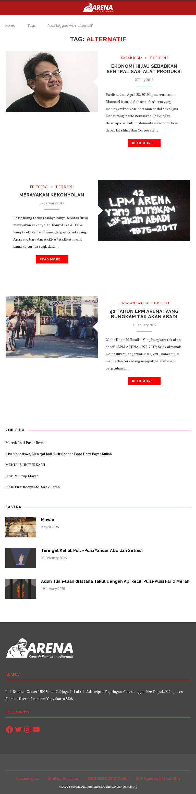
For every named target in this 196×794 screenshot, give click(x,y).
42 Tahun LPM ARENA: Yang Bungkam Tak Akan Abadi (144, 314)
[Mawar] (20, 527)
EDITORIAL (39, 187)
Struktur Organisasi (63, 778)
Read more (142, 143)
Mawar (48, 519)
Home (10, 26)
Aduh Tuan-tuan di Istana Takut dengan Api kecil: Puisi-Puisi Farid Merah (115, 581)
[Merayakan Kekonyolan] (144, 210)
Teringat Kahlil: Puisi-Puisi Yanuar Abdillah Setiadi (92, 550)
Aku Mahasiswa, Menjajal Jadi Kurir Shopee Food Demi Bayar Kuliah (58, 453)
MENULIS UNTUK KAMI (25, 464)
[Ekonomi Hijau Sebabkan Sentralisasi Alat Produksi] (52, 81)
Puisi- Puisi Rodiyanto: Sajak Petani (32, 486)
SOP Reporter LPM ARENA (158, 778)
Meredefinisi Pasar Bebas (25, 442)
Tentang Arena (28, 778)
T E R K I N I (159, 58)
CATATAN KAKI (131, 303)
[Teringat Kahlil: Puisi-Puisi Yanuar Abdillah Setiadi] (20, 558)
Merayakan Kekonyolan (51, 194)
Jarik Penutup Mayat (21, 475)
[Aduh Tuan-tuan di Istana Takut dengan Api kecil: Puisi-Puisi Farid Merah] (20, 589)
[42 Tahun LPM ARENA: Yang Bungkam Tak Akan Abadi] (52, 327)
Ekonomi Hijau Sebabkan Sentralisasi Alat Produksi (144, 68)
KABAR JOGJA (131, 58)
